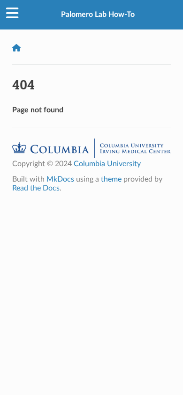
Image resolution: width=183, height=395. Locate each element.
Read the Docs (36, 188)
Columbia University (107, 164)
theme (111, 179)
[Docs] (16, 48)
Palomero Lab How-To (98, 14)
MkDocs (60, 179)
